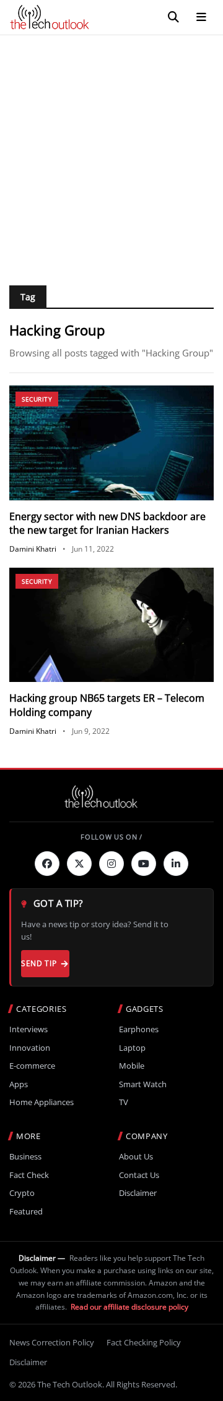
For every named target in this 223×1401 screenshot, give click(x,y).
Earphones (139, 1029)
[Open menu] (201, 17)
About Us (136, 1156)
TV (123, 1102)
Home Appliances (41, 1102)
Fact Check (29, 1175)
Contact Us (139, 1175)
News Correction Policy (51, 1342)
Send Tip (38, 963)
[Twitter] (79, 863)
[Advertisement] (111, 152)
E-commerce (32, 1066)
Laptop (132, 1048)
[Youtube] (143, 863)
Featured (26, 1211)
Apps (18, 1084)
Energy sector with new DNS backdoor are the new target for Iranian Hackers (107, 523)
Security (37, 399)
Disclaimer (138, 1193)
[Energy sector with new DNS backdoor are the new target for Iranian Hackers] (111, 442)
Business (25, 1156)
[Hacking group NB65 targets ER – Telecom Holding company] (111, 625)
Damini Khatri (32, 549)
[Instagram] (111, 863)
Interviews (28, 1029)
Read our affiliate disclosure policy (129, 1307)
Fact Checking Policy (144, 1342)
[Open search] (173, 17)
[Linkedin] (176, 863)
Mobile (131, 1066)
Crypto (22, 1193)
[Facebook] (47, 863)
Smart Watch (143, 1084)
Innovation (29, 1048)
